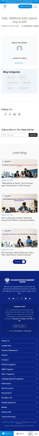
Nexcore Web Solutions (27, 426)
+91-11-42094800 (16, 331)
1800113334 (27, 331)
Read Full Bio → (19, 63)
